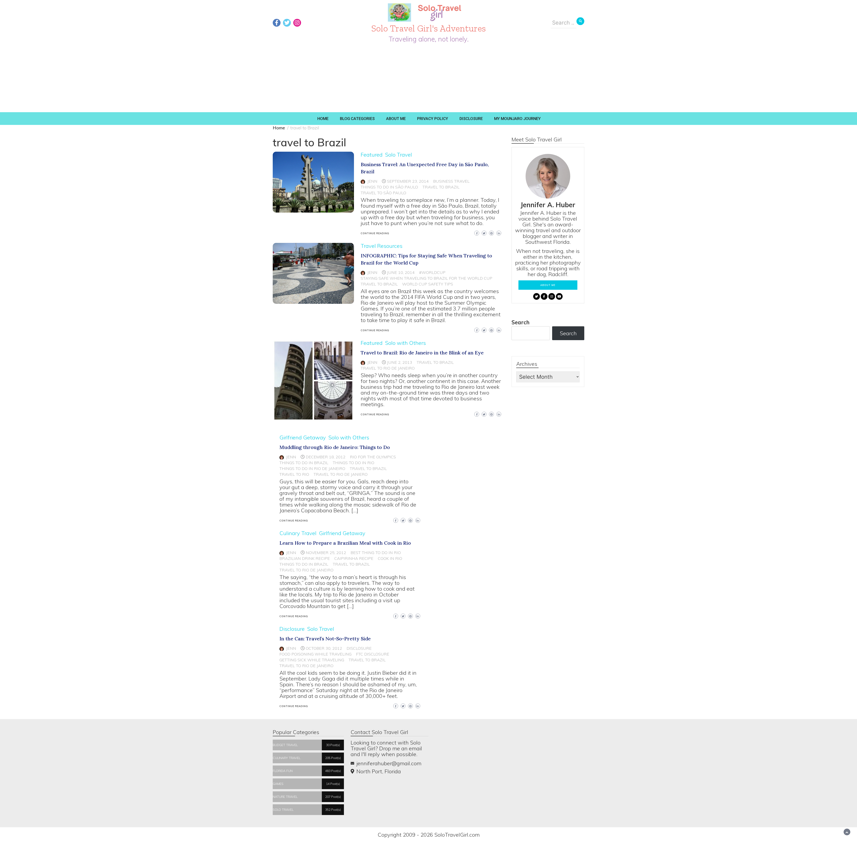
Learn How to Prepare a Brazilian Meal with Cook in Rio (345, 543)
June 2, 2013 (399, 362)
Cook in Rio (390, 558)
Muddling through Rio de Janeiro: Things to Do (334, 447)
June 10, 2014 (401, 272)
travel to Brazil (441, 187)
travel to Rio (294, 474)
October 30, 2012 (324, 648)
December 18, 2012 (325, 456)
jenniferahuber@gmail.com (388, 763)
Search (521, 322)
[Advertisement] (428, 79)
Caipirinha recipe (353, 558)
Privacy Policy (432, 118)
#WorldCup (432, 272)
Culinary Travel (297, 533)
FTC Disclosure (372, 654)
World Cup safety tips (427, 284)
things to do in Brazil (303, 462)
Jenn (372, 181)
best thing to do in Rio (376, 552)
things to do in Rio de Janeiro (312, 468)
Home (323, 118)
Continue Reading (375, 233)
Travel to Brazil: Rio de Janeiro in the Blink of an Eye (422, 353)
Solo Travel (398, 154)
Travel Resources (381, 245)
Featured (372, 154)
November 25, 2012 (326, 552)
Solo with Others (405, 342)
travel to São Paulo (383, 192)
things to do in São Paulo (389, 187)
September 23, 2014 (408, 181)
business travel (451, 181)
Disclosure (471, 118)
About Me (396, 118)
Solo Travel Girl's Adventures (428, 28)
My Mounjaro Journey (517, 118)
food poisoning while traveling (315, 654)
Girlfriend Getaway (302, 437)
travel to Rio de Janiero (341, 474)
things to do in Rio (353, 462)
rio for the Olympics (373, 456)
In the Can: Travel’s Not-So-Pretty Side (325, 638)
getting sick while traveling (311, 659)
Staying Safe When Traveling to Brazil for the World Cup (426, 278)
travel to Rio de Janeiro (388, 368)
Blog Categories (357, 118)
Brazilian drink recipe (304, 558)
